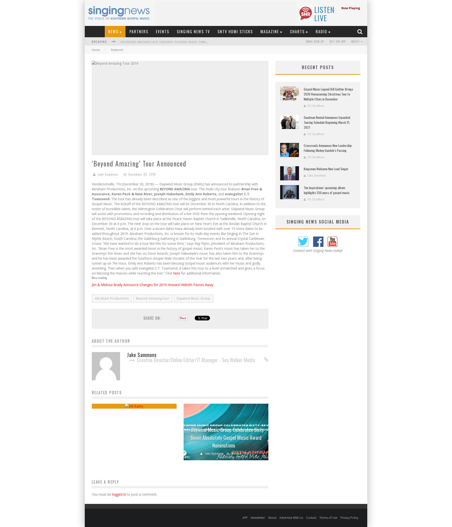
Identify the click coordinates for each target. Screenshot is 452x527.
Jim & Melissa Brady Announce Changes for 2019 (130, 284)
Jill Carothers (316, 106)
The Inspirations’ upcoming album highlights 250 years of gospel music (326, 190)
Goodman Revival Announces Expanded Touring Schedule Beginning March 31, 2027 (327, 122)
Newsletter (258, 518)
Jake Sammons (108, 174)
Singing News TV (193, 31)
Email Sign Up (315, 41)
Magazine (269, 31)
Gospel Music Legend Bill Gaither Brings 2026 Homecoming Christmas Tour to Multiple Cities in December (328, 94)
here (176, 273)
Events (162, 31)
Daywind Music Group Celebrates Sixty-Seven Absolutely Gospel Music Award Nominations (228, 437)
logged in (119, 494)
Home (96, 50)
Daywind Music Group (193, 298)
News (113, 31)
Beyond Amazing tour (153, 298)
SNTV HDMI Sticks (235, 31)
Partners (138, 31)
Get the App (338, 41)
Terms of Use (328, 518)
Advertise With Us (291, 518)
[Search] (360, 31)
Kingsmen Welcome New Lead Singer (326, 168)
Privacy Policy (349, 518)
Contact (311, 518)
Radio (321, 31)
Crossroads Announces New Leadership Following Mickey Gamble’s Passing (171, 42)
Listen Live (324, 13)
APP (245, 518)
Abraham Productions (112, 298)
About (355, 41)
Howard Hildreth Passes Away (190, 284)
